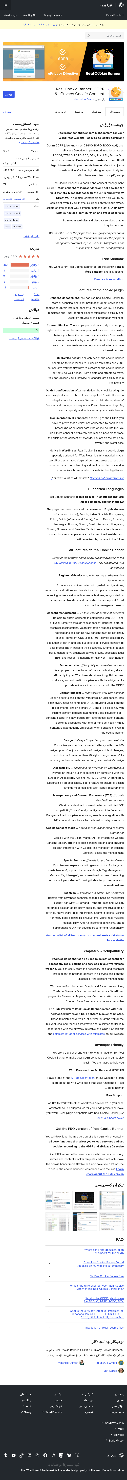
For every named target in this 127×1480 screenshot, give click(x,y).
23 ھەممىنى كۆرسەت (14, 199)
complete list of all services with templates (79, 1033)
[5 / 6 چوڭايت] (92, 1216)
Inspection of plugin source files (104, 1327)
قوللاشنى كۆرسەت (30, 142)
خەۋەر (120, 1400)
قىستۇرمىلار (86, 1406)
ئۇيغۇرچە (111, 1455)
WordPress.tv (52, 1412)
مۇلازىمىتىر (118, 1406)
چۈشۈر (8, 94)
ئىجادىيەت (60, 111)
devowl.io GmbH (84, 99)
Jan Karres (110, 1370)
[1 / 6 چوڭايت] (119, 1195)
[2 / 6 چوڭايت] (92, 1195)
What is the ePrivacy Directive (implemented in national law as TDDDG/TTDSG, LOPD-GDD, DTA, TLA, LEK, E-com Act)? (97, 1314)
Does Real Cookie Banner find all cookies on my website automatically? (100, 1264)
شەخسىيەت (117, 1412)
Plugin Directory (115, 15)
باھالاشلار (96, 111)
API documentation (83, 1077)
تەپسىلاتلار (114, 111)
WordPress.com (112, 1423)
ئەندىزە (89, 1412)
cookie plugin (11, 220)
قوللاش (7, 111)
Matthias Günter (68, 1362)
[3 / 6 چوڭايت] (65, 1195)
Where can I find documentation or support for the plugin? (104, 1251)
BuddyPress (115, 1440)
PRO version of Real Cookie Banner (74, 562)
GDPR (7, 226)
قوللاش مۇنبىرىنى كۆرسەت (24, 338)
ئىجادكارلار (56, 1406)
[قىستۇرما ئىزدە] (88, 35)
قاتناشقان (25, 1394)
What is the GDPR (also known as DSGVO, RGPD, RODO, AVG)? (104, 1300)
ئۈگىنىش (57, 1394)
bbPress (117, 1434)
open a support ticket (110, 1118)
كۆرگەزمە (87, 1394)
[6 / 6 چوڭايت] (65, 1216)
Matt (119, 1428)
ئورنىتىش (78, 111)
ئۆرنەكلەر (87, 1400)
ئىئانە (26, 1406)
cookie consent (12, 213)
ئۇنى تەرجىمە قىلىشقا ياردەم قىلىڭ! (40, 24)
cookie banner (12, 206)
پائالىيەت (26, 1400)
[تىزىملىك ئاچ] (5, 5)
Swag (26, 1412)
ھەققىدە (119, 1394)
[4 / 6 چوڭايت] (119, 1216)
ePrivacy (17, 226)
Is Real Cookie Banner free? (107, 1276)
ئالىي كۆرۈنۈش (31, 236)
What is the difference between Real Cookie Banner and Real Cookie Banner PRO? (96, 1287)
